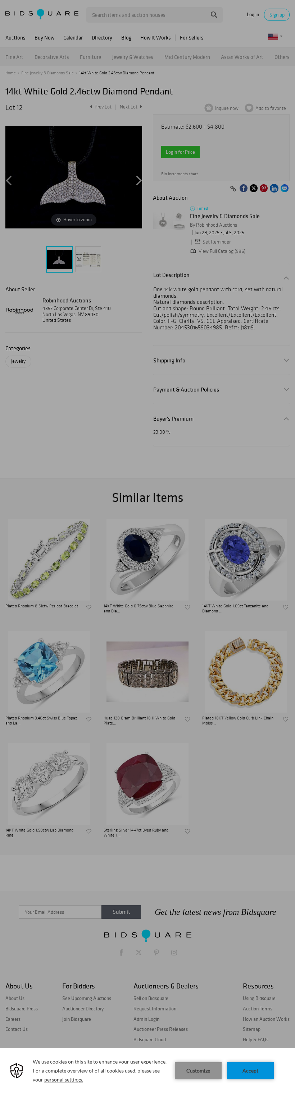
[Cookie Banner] (147, 1070)
